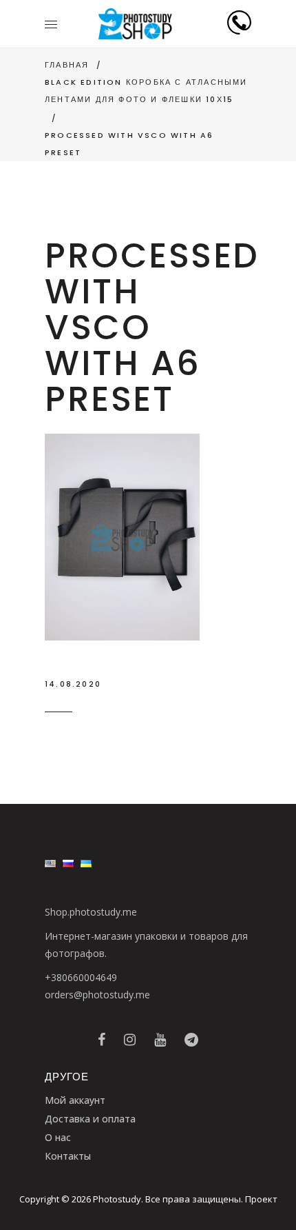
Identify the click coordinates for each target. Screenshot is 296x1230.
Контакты (68, 1155)
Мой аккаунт (75, 1100)
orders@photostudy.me (97, 994)
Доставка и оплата (90, 1118)
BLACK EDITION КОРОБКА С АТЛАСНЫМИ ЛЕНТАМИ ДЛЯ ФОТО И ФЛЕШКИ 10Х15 (146, 91)
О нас (58, 1137)
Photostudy (148, 1216)
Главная (67, 64)
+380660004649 (81, 977)
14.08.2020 (73, 683)
